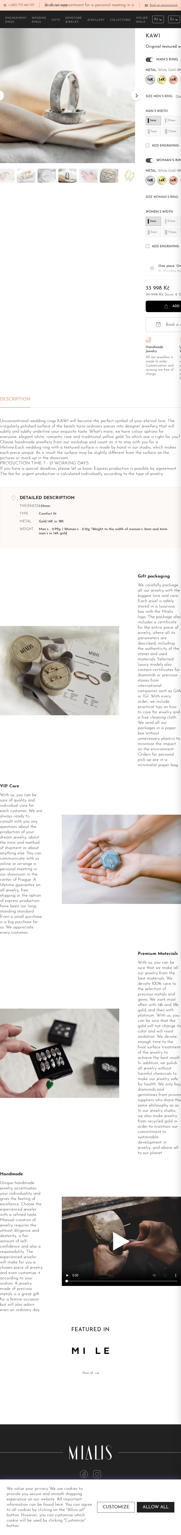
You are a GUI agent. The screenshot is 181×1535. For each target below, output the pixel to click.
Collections (120, 20)
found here (53, 1504)
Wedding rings (39, 20)
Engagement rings (15, 20)
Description (15, 399)
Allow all (156, 1507)
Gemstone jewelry (73, 20)
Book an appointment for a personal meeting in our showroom (101, 5)
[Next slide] (136, 95)
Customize (116, 1507)
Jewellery (96, 20)
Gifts (56, 20)
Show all (87, 1373)
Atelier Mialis (142, 20)
